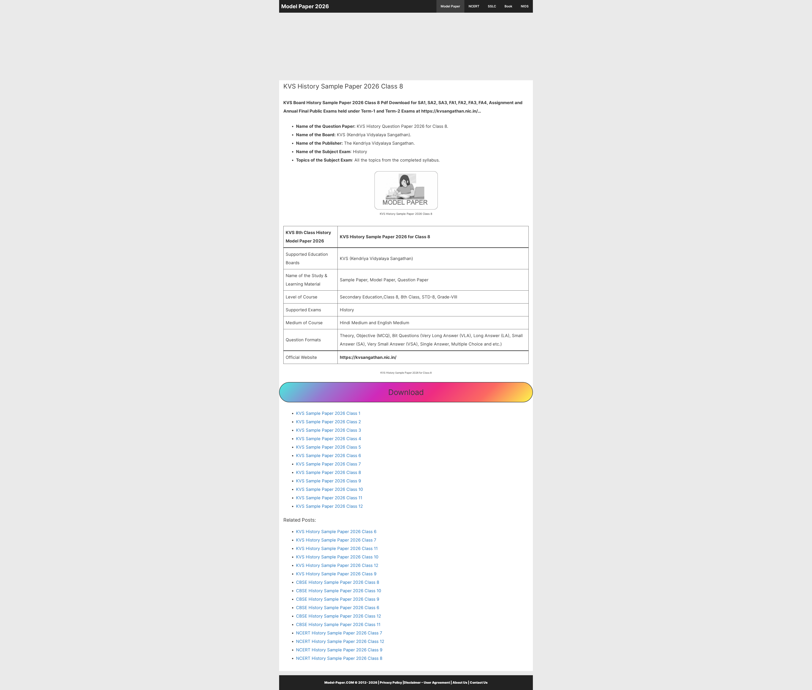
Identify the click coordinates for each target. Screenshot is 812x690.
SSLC (492, 6)
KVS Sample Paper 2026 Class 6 (328, 455)
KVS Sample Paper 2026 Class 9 (328, 480)
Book (508, 6)
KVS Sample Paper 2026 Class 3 (328, 430)
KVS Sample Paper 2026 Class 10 (329, 489)
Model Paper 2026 (305, 6)
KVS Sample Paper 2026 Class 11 (329, 497)
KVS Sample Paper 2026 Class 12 (329, 506)
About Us (460, 682)
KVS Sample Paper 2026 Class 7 (328, 464)
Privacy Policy (391, 682)
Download (406, 392)
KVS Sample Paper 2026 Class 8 (328, 472)
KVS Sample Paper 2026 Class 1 (328, 413)
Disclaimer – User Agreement (427, 682)
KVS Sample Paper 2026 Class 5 (328, 447)
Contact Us (479, 682)
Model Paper (450, 6)
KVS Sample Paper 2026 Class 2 (328, 421)
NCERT (474, 6)
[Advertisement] (406, 46)
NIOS (525, 6)
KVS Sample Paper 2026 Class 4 (328, 438)
